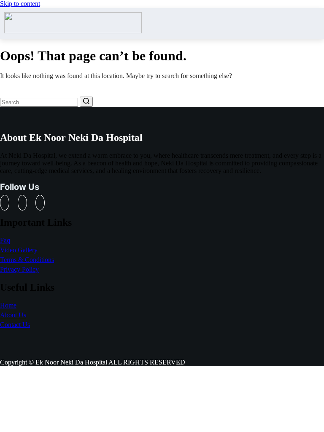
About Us (13, 315)
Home (8, 305)
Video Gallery (19, 250)
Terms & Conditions (27, 259)
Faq (5, 240)
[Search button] (86, 102)
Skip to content (20, 3)
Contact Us (15, 324)
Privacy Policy (19, 269)
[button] (316, 23)
